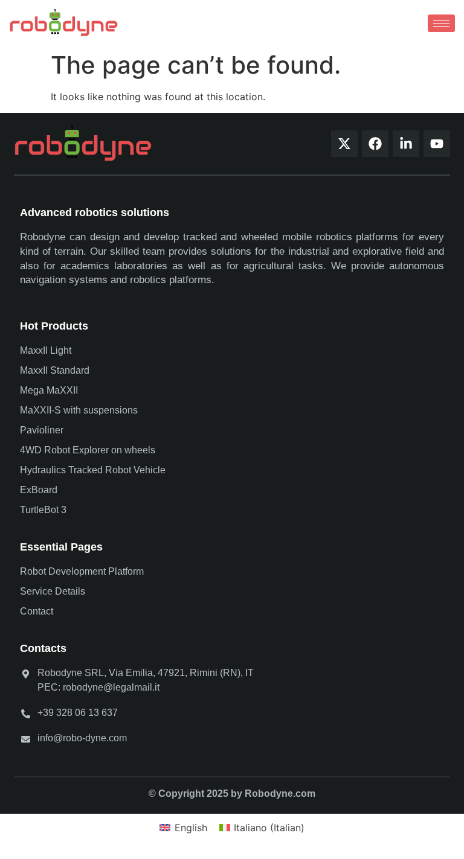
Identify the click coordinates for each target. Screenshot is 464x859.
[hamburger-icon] (441, 23)
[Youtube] (437, 143)
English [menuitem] (191, 828)
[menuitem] (183, 827)
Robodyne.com (280, 793)
